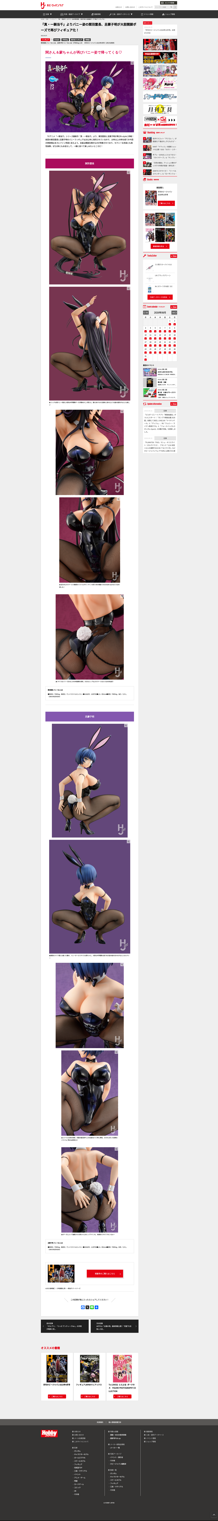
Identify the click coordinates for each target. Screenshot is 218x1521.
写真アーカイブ (115, 1454)
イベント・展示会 (116, 1457)
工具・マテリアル (80, 1471)
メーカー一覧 (115, 1447)
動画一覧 (113, 1470)
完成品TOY (78, 1467)
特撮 (75, 1481)
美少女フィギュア (76, 40)
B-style (56, 40)
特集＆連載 (114, 1431)
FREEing (65, 40)
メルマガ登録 (169, 3)
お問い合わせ (130, 7)
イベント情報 (151, 1438)
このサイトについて (145, 7)
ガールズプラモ (79, 1457)
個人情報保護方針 (115, 1422)
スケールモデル (79, 1461)
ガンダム (77, 1451)
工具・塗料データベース (155, 1435)
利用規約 (100, 1422)
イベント (77, 1474)
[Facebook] (83, 1307)
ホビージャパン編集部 (118, 1464)
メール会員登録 (79, 1438)
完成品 (87, 40)
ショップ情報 (151, 1441)
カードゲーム (79, 1484)
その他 (76, 1494)
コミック (77, 1487)
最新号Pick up (115, 1438)
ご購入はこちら (57, 1396)
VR (75, 1491)
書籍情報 (149, 1431)
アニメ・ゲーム (79, 1477)
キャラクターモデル (81, 1454)
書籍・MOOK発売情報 (118, 1435)
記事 (165, 410)
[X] (87, 1307)
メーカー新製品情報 (117, 1444)
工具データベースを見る (158, 297)
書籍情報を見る (158, 246)
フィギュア (45, 40)
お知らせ (118, 7)
